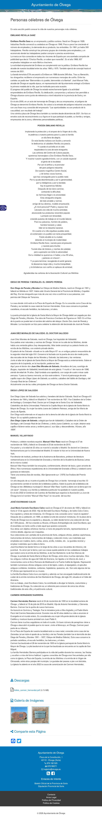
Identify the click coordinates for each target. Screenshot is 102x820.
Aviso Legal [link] (51, 797)
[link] (19, 714)
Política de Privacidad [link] (51, 800)
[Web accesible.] (3, 208)
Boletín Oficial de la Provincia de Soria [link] (51, 783)
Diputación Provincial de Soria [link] (51, 786)
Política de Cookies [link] (51, 803)
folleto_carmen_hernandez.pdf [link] (27, 690)
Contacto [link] (51, 794)
